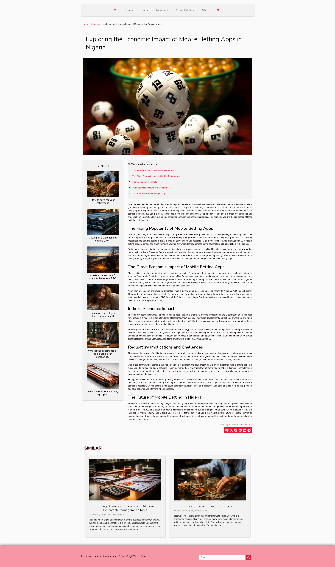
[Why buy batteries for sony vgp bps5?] (103, 375)
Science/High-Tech (185, 10)
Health (145, 10)
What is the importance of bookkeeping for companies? (103, 354)
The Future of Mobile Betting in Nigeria (150, 193)
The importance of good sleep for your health (102, 314)
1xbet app (171, 371)
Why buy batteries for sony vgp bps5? (102, 393)
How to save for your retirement (103, 201)
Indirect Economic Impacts (144, 182)
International (162, 10)
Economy (128, 10)
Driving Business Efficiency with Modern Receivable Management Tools (125, 508)
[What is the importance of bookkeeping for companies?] (103, 335)
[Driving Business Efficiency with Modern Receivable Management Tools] (125, 480)
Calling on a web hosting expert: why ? (103, 239)
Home (85, 24)
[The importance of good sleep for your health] (103, 297)
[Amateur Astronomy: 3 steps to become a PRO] (103, 259)
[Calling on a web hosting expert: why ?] (103, 222)
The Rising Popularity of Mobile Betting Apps (153, 170)
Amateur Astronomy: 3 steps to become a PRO (102, 277)
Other (204, 10)
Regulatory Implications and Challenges (151, 188)
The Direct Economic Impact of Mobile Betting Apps (156, 176)
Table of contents (144, 164)
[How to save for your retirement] (103, 184)
